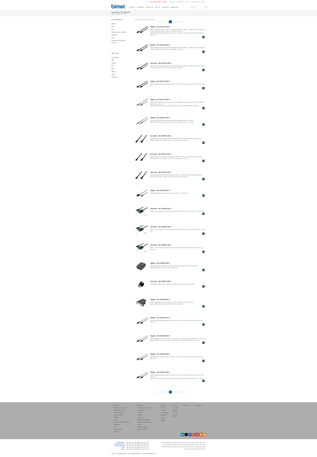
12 (182, 21)
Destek (157, 7)
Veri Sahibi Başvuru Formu (149, 453)
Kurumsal (140, 7)
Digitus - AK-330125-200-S (160, 99)
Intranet (113, 453)
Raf (115, 427)
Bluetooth (114, 35)
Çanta (112, 38)
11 (179, 21)
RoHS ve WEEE (118, 429)
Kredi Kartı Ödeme (142, 429)
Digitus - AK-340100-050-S (160, 372)
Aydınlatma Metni (121, 453)
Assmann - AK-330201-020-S (160, 136)
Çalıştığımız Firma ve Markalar (146, 407)
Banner (116, 419)
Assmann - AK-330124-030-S (160, 63)
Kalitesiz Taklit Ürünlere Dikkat (122, 422)
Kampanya (117, 424)
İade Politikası (164, 412)
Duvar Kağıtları (141, 410)
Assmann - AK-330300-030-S (160, 208)
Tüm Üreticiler (115, 57)
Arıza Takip (176, 407)
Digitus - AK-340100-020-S (160, 336)
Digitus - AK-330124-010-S (160, 27)
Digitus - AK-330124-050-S (160, 81)
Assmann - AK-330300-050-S (160, 227)
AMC (112, 60)
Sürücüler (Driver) (175, 415)
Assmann (113, 63)
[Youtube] (197, 434)
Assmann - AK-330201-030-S (160, 154)
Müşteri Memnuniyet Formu (145, 422)
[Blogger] (201, 434)
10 (176, 21)
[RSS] (204, 434)
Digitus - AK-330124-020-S (160, 45)
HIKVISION (114, 77)
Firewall (163, 410)
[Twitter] (186, 434)
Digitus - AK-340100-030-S (160, 354)
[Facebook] (190, 434)
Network (116, 417)
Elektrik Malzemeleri (119, 410)
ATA (112, 29)
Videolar (116, 431)
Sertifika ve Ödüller (142, 427)
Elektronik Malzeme (119, 412)
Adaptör (113, 23)
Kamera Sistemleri (119, 415)
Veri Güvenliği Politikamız (134, 453)
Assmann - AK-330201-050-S (160, 172)
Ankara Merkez (120, 442)
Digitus (203, 1)
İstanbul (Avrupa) (120, 445)
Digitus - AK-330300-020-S (160, 190)
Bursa (123, 449)
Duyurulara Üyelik (195, 1)
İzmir (123, 447)
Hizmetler (149, 7)
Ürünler (132, 7)
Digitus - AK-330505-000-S (160, 299)
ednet (113, 74)
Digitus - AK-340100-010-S (160, 317)
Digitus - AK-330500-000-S (160, 263)
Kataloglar (163, 415)
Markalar (174, 7)
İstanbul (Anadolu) (119, 444)
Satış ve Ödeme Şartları (163, 419)
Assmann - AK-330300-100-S (160, 245)
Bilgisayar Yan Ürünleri (121, 13)
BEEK (112, 68)
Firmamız (140, 412)
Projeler (165, 7)
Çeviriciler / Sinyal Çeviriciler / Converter (118, 41)
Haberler (140, 415)
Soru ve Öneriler (180, 1)
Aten (112, 66)
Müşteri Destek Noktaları (144, 419)
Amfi (112, 26)
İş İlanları (140, 417)
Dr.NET (163, 407)
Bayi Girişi (172, 1)
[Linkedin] (182, 434)
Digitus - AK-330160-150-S (160, 117)
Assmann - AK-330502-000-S (160, 281)
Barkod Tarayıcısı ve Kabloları (118, 32)
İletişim (187, 1)
